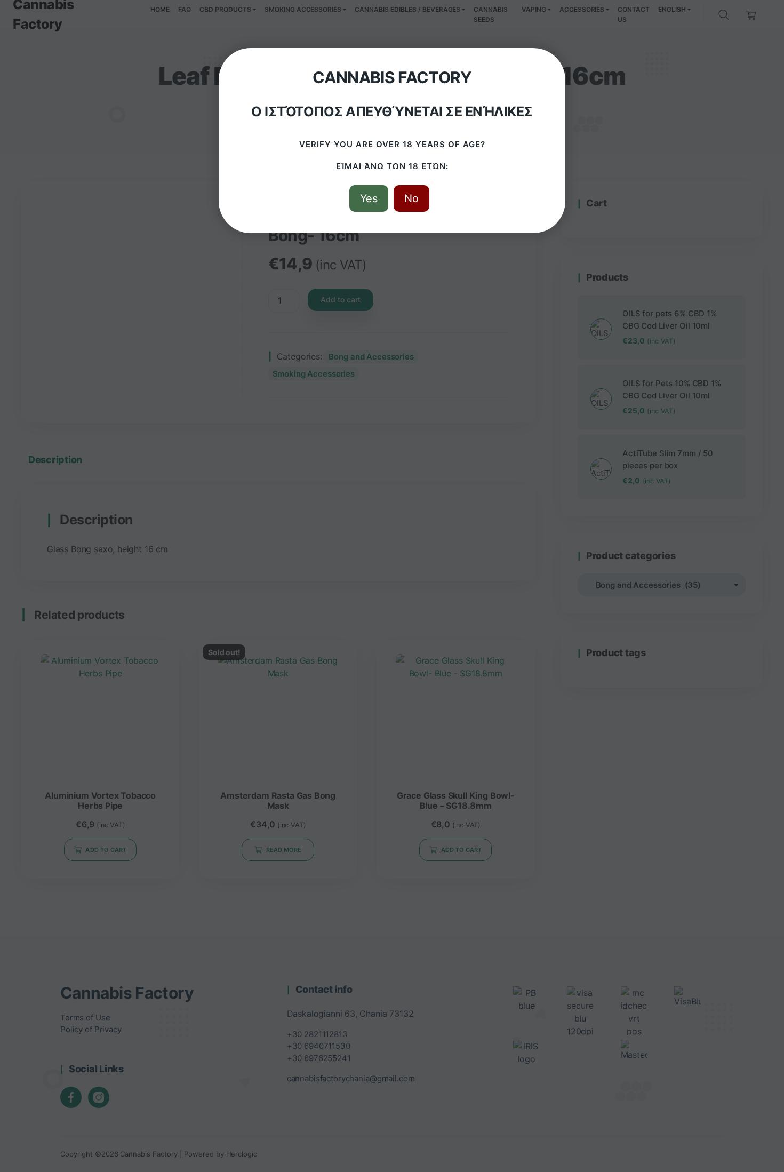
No (411, 198)
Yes (369, 198)
